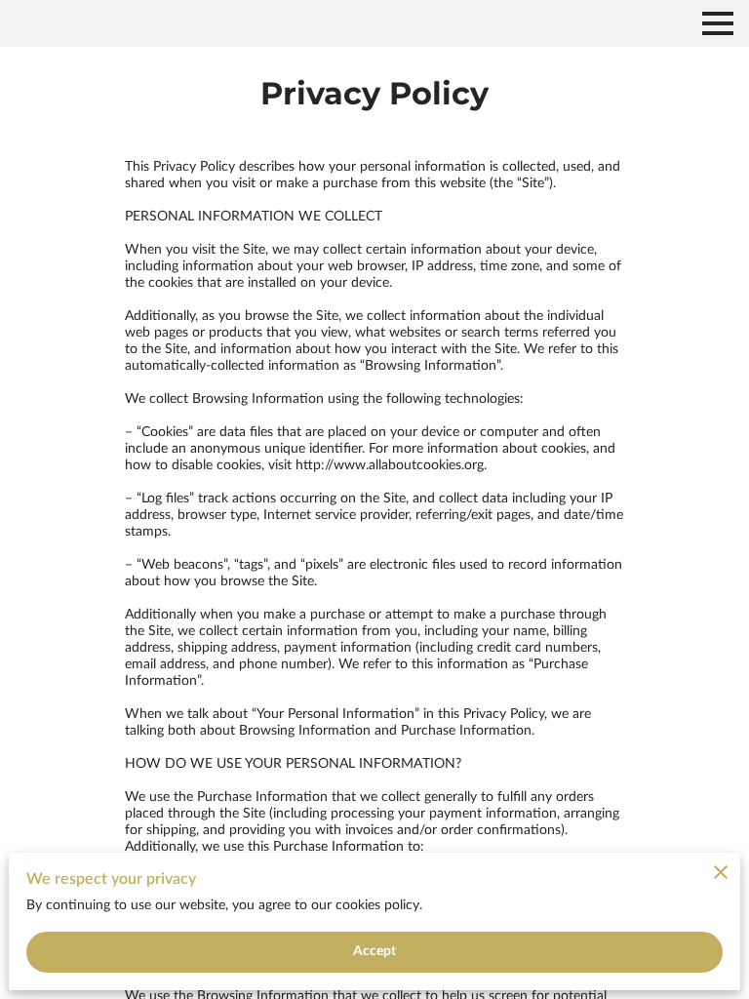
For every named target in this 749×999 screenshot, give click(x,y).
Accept (375, 951)
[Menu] (717, 23)
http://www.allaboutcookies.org (390, 465)
